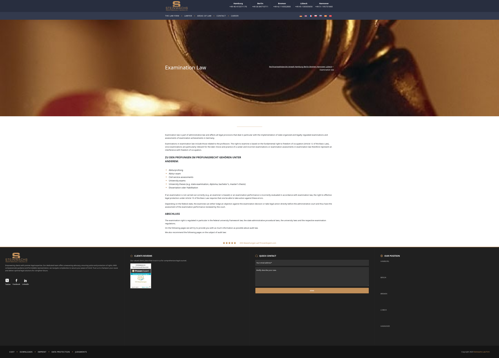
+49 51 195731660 (324, 5)
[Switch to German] (300, 16)
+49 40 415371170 (238, 5)
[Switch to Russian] (320, 16)
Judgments (81, 352)
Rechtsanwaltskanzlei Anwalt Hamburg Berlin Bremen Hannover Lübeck (300, 67)
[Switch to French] (310, 16)
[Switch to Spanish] (325, 16)
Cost (12, 352)
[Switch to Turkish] (330, 16)
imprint (42, 352)
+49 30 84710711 (260, 5)
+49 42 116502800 (282, 5)
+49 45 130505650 (304, 5)
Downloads (26, 352)
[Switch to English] (305, 16)
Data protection (61, 352)
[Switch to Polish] (315, 16)
